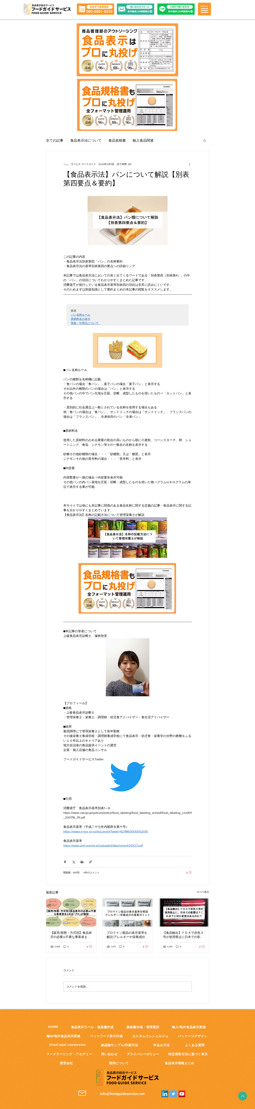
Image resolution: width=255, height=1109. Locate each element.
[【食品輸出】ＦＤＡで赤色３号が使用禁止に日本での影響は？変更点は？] (184, 912)
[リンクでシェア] (90, 862)
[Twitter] (173, 1093)
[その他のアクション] (190, 164)
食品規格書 (117, 140)
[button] (176, 9)
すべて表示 (203, 892)
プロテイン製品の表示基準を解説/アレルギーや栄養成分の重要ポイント (127, 935)
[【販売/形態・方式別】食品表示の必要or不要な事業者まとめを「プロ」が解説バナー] (71, 912)
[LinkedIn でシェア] (82, 862)
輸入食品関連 (143, 140)
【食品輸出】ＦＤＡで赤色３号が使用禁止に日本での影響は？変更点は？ (183, 935)
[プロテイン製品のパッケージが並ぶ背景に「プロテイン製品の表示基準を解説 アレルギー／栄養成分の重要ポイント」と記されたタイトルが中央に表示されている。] (128, 912)
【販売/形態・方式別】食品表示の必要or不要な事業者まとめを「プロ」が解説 (71, 935)
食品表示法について (85, 140)
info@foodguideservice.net (122, 1094)
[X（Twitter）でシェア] (73, 862)
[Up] (242, 1096)
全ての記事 (54, 140)
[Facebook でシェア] (65, 862)
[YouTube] (181, 1093)
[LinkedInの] (165, 1093)
